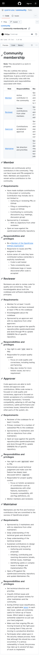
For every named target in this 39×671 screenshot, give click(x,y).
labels (26, 607)
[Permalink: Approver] (2, 378)
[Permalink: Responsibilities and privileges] (2, 237)
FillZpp (7, 34)
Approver (9, 129)
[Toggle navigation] (3, 3)
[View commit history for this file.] (36, 34)
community (21, 10)
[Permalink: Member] (2, 162)
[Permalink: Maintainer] (2, 504)
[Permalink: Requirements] (2, 186)
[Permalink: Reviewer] (2, 278)
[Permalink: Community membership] (2, 55)
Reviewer (9, 112)
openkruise (9, 10)
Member (8, 98)
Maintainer (9, 148)
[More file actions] (36, 45)
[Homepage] (19, 3)
